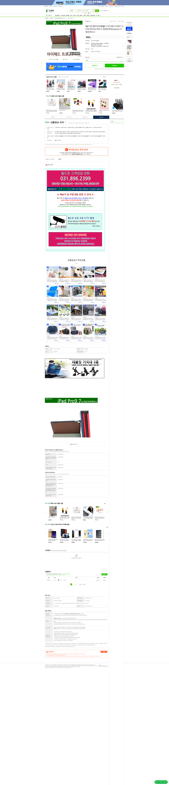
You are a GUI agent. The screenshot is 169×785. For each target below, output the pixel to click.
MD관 (78, 15)
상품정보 (53, 117)
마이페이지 (107, 6)
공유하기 (66, 59)
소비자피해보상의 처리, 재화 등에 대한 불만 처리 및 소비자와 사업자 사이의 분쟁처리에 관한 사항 (51, 490)
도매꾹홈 (46, 18)
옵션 (87, 60)
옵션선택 (87, 57)
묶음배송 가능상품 (63, 77)
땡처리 (81, 15)
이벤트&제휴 (92, 15)
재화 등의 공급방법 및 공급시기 (51, 476)
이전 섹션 (126, 37)
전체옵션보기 (119, 57)
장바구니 (112, 6)
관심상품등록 (77, 59)
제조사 (47, 351)
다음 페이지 (130, 56)
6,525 (122, 21)
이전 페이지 (129, 56)
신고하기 (103, 651)
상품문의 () (85, 117)
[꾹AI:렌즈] (93, 10)
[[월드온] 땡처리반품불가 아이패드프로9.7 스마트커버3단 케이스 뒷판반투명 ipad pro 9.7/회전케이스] (64, 39)
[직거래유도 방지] (76, 151)
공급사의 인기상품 (51, 77)
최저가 (71, 15)
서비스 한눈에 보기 (105, 10)
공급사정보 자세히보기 (118, 80)
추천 (98, 15)
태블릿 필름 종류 (50, 136)
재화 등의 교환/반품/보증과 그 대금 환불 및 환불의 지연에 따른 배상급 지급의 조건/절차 (51, 484)
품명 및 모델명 (48, 454)
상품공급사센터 (117, 6)
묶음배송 (67, 15)
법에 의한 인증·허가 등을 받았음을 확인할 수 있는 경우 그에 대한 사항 (51, 458)
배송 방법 (49, 140)
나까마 (51, 6)
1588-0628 (129, 33)
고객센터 (122, 6)
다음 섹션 (131, 37)
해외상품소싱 (57, 15)
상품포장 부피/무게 (80, 351)
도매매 (47, 6)
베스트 (75, 15)
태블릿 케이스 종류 (50, 128)
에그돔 (60, 6)
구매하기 (114, 65)
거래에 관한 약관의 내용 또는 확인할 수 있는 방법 (51, 495)
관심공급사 (117, 87)
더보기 (104, 76)
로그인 (99, 6)
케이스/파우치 (70, 18)
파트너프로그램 (53, 59)
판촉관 (88, 15)
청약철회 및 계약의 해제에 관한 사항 (51, 480)
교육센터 (55, 6)
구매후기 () (69, 117)
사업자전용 (63, 15)
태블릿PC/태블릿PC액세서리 (60, 18)
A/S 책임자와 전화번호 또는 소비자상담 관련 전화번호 (51, 468)
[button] (107, 512)
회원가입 (102, 6)
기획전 (84, 15)
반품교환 (101, 117)
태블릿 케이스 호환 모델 (50, 132)
